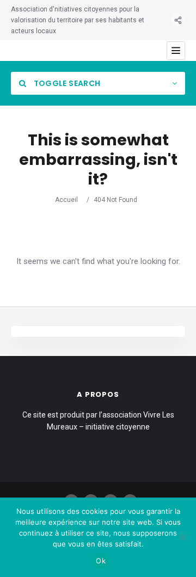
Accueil (66, 200)
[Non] (182, 537)
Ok (101, 560)
